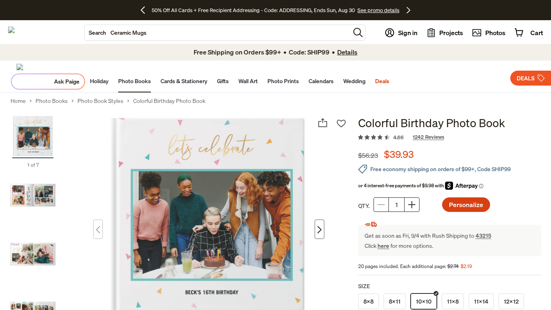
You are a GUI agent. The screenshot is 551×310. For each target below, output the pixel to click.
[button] (358, 32)
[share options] (322, 122)
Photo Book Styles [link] (100, 101)
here (383, 245)
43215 (483, 235)
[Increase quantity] (412, 204)
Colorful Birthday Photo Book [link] (169, 101)
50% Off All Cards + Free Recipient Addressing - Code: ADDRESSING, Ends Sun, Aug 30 (253, 10)
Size (364, 286)
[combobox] (217, 32)
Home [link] (18, 101)
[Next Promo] (408, 10)
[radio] (368, 301)
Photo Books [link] (51, 101)
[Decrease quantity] (381, 204)
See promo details (378, 10)
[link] (449, 138)
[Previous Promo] (146, 10)
